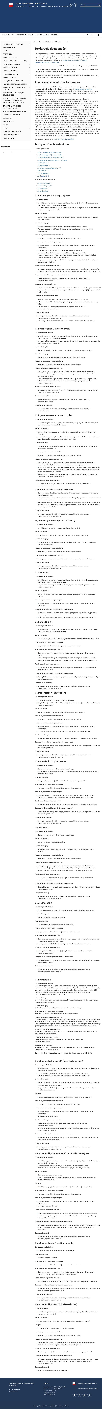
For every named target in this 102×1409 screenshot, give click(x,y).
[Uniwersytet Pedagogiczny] (8, 4)
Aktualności (8, 121)
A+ (91, 35)
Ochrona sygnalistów (12, 131)
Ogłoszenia (7, 118)
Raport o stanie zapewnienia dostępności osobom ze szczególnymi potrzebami (14, 101)
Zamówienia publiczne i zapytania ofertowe (12, 107)
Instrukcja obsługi (42, 35)
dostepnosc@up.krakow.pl (83, 89)
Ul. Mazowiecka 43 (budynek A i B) (49, 168)
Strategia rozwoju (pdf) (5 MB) (15, 61)
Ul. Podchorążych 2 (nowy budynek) (50, 155)
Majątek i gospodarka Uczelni (15, 84)
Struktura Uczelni (10, 57)
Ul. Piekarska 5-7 (44, 191)
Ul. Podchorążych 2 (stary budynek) (49, 152)
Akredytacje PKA (9, 77)
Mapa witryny (8, 138)
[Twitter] (79, 1394)
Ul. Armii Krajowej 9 (44, 183)
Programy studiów (10, 74)
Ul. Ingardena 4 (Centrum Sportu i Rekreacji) (52, 160)
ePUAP (5, 125)
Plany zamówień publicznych (14, 111)
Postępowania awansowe (13, 81)
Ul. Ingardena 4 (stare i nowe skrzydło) (50, 157)
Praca (5, 128)
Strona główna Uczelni (24, 35)
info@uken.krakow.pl (49, 1392)
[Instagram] (89, 1394)
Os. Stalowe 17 (43, 171)
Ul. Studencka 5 (43, 163)
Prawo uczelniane (10, 67)
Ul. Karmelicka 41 (44, 165)
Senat (5, 51)
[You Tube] (84, 1394)
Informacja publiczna (12, 115)
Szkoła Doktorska (10, 71)
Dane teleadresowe (11, 135)
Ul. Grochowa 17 (43, 188)
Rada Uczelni (8, 54)
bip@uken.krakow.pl (49, 1394)
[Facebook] (74, 1394)
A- (84, 35)
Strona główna (8, 35)
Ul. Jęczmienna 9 (43, 173)
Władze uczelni (9, 47)
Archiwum (5, 147)
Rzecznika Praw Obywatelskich (64, 139)
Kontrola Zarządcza (11, 64)
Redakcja (54, 35)
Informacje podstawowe (13, 44)
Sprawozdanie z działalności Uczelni (14, 89)
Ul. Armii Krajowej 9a (45, 186)
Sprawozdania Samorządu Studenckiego (13, 94)
